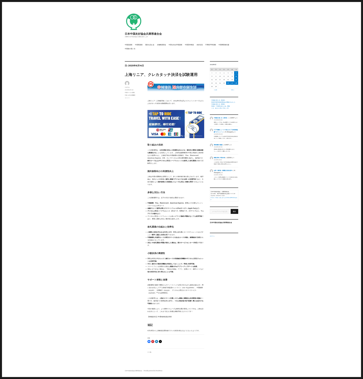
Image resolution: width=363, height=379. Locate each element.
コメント (127, 98)
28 (236, 83)
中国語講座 (128, 45)
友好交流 (200, 45)
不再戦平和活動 (210, 45)
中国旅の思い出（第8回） (218, 104)
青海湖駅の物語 (218, 145)
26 (228, 83)
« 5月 (215, 90)
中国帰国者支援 (224, 45)
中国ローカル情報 (130, 92)
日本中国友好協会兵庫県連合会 (143, 33)
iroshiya (127, 87)
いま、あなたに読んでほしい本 (220, 108)
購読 (234, 211)
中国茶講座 (139, 45)
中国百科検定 (189, 45)
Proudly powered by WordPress (153, 371)
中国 (126, 95)
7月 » (232, 90)
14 (236, 76)
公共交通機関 (131, 95)
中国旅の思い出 (130, 49)
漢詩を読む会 (149, 45)
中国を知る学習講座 (175, 45)
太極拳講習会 (161, 45)
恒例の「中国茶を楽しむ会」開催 (220, 106)
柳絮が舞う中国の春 (219, 157)
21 (236, 79)
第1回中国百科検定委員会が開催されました (223, 102)
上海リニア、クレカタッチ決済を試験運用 (161, 74)
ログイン (212, 236)
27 (232, 83)
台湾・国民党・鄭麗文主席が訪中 (223, 170)
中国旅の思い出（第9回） (218, 100)
